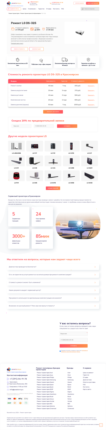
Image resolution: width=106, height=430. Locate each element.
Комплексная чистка (18, 100)
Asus (69, 375)
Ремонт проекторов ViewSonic (46, 394)
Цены (24, 9)
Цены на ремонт (88, 372)
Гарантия (41, 9)
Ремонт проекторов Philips (45, 377)
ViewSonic (71, 394)
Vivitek (70, 401)
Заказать (91, 86)
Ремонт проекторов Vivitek (45, 401)
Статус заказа (79, 3)
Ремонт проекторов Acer (45, 372)
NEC (69, 404)
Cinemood (71, 408)
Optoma (70, 406)
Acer (69, 372)
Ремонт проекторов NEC (44, 404)
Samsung (70, 380)
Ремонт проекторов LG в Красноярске (30, 13)
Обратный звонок (92, 3)
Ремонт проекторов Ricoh (45, 396)
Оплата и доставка (89, 382)
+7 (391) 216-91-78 (57, 2)
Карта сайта (87, 389)
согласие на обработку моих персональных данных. (74, 351)
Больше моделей (53, 188)
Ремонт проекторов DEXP (45, 389)
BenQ (69, 387)
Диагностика (87, 380)
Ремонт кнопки (16, 86)
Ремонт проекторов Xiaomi (45, 382)
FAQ (62, 9)
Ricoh (69, 396)
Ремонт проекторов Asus (45, 375)
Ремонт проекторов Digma (45, 392)
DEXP (69, 389)
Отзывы (48, 9)
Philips (70, 377)
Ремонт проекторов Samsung (46, 380)
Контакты (56, 9)
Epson (69, 384)
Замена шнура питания (19, 90)
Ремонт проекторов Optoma (46, 406)
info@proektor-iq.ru (16, 390)
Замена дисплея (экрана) (20, 105)
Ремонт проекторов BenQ (45, 387)
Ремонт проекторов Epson (45, 384)
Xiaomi (70, 382)
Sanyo (69, 399)
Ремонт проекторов (14, 13)
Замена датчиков (17, 95)
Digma (70, 392)
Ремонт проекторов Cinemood (46, 408)
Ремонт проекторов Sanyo (45, 399)
